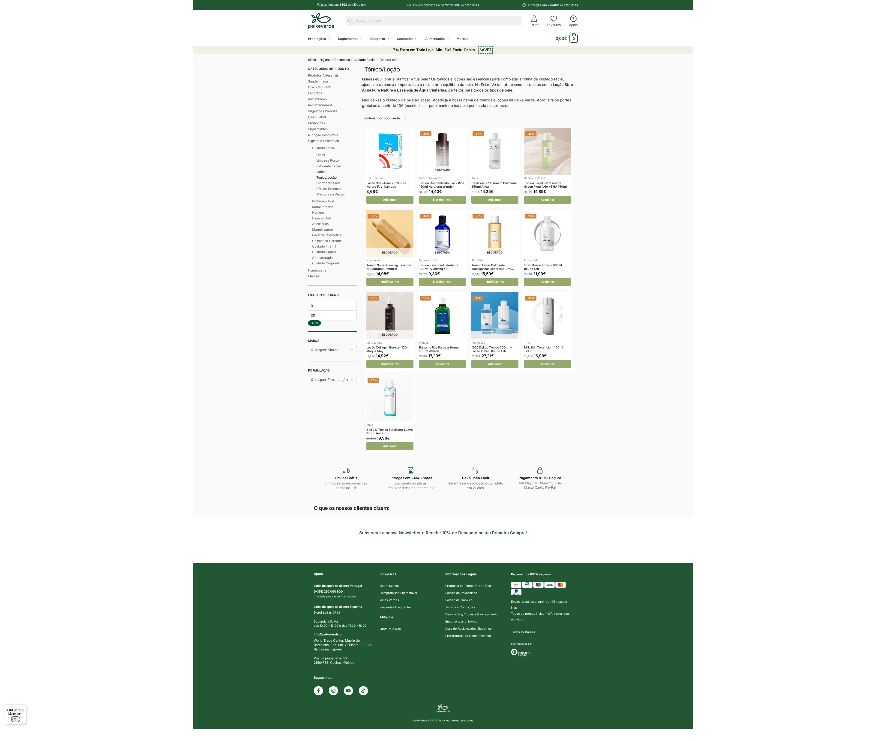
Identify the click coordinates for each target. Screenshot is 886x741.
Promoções (316, 123)
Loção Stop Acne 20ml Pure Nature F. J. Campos (386, 185)
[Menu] (23, 707)
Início (312, 60)
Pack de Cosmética (326, 235)
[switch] (15, 719)
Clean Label (317, 117)
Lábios (321, 172)
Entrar (534, 25)
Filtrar (314, 323)
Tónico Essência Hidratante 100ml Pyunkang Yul (438, 267)
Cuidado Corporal (325, 263)
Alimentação (317, 99)
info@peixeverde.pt (328, 634)
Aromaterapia (322, 258)
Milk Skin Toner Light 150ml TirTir (543, 349)
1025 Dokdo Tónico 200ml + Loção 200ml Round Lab (491, 349)
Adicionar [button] (390, 199)
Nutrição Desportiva (323, 135)
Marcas (313, 276)
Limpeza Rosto (327, 160)
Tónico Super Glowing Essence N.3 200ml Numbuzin (388, 267)
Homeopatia (317, 270)
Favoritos (554, 25)
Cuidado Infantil (324, 246)
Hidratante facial (328, 183)
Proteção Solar (323, 201)
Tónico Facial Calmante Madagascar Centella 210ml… (492, 267)
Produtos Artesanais (323, 75)
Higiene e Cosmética (335, 60)
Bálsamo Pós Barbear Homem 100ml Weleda (440, 349)
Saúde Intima (318, 81)
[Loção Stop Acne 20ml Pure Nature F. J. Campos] (389, 151)
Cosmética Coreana (327, 241)
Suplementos (318, 129)
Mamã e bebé (322, 207)
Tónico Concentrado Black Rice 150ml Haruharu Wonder (441, 185)
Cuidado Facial (364, 60)
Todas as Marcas (523, 632)
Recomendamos (320, 105)
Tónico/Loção (326, 177)
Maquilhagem (322, 229)
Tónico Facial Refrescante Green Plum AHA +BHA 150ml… (546, 185)
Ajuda (573, 25)
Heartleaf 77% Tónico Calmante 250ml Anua (494, 185)
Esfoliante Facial (328, 166)
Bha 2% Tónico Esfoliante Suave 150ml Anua (389, 431)
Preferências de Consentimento (468, 636)
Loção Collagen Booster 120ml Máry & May (388, 349)
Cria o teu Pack (319, 87)
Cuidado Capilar (324, 252)
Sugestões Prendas (322, 111)
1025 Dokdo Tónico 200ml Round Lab (543, 267)
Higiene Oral (321, 218)
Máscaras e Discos (330, 194)
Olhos (320, 155)
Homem (318, 212)
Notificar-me (442, 199)
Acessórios (320, 224)
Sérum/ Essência (328, 189)
